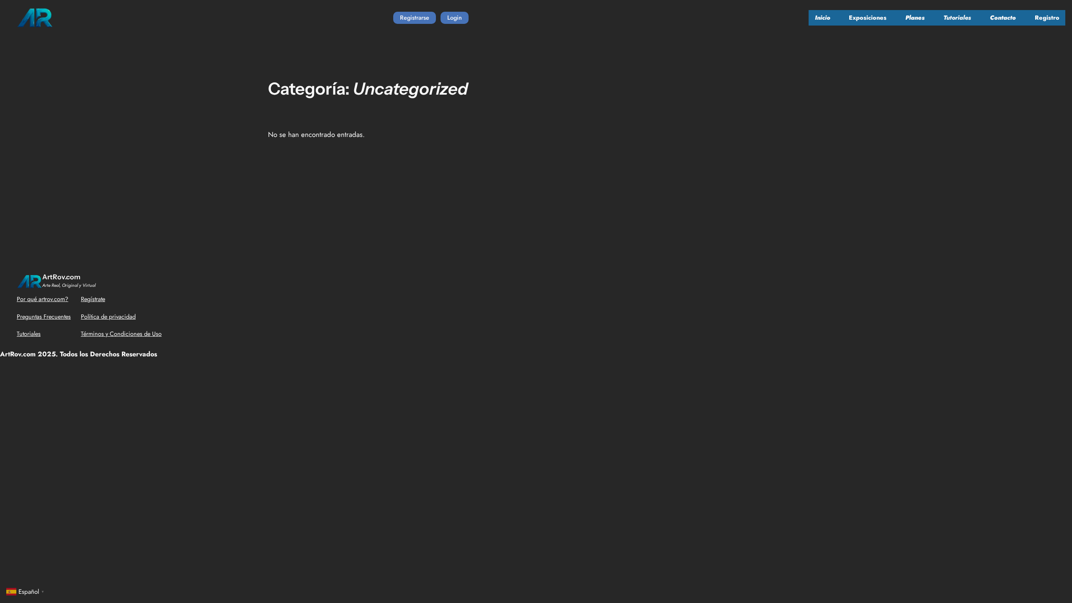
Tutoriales (29, 334)
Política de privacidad (108, 316)
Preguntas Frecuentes (44, 316)
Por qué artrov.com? (42, 299)
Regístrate (93, 299)
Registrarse (414, 17)
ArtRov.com (61, 277)
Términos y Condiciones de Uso (121, 334)
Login (454, 17)
